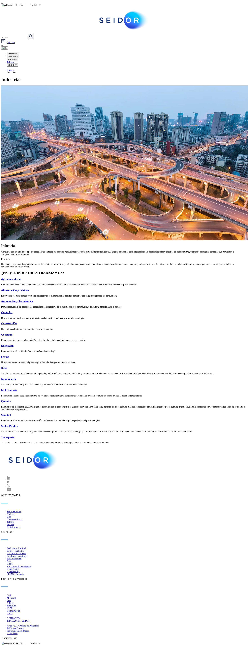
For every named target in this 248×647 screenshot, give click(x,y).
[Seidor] (33, 460)
